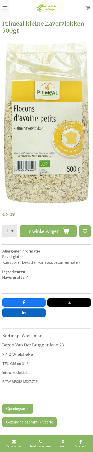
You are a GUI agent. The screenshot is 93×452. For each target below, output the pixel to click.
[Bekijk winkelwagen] (88, 8)
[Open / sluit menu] (5, 8)
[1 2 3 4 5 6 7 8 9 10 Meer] (9, 231)
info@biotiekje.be (16, 372)
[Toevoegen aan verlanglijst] (85, 231)
